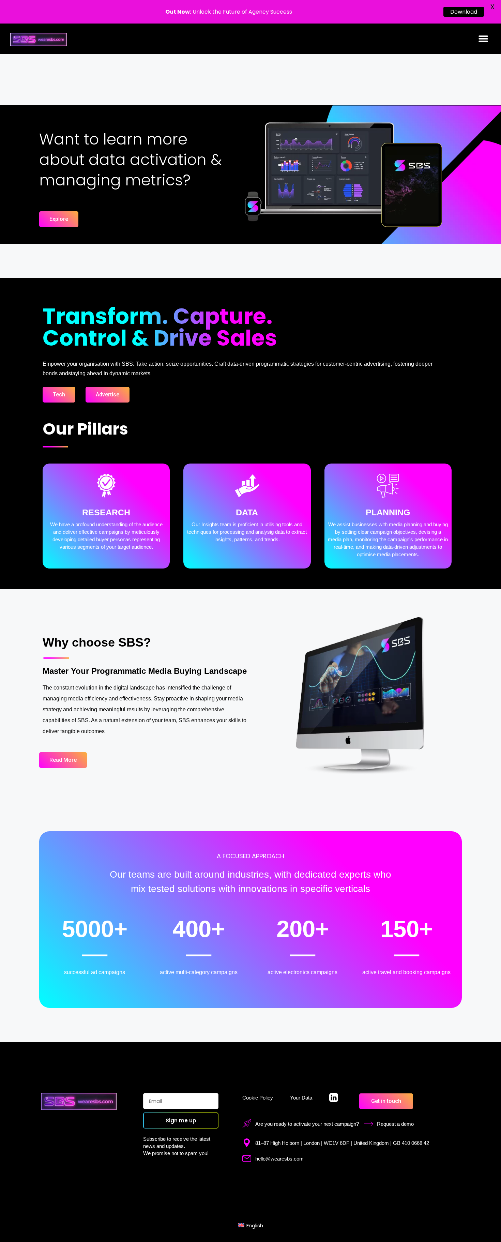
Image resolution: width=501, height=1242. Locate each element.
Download (463, 12)
